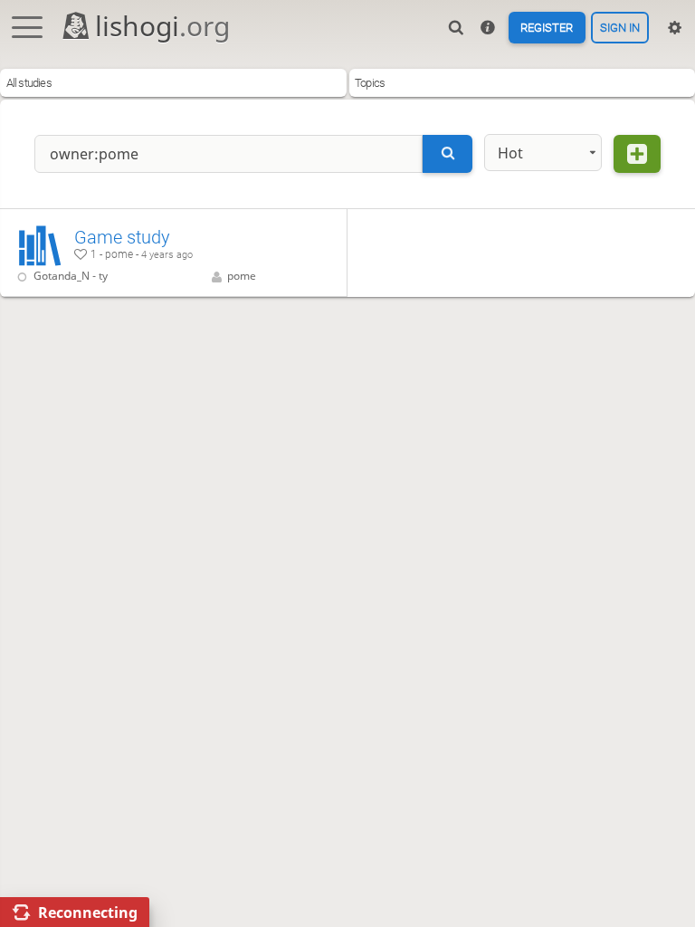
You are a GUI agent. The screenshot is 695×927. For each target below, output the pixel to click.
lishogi (162, 25)
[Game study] (173, 252)
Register (546, 27)
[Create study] (637, 154)
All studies (29, 83)
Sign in (620, 27)
